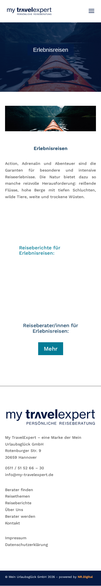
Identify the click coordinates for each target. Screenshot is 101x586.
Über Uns (14, 509)
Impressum (15, 538)
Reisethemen (17, 496)
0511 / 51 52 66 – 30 (24, 468)
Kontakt (12, 523)
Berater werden (20, 516)
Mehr (51, 348)
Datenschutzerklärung (26, 544)
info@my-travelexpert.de (29, 474)
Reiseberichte (18, 503)
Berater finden (19, 489)
